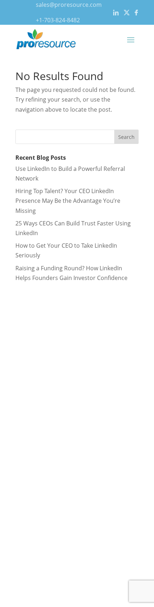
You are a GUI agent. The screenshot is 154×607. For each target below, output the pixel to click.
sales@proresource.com (69, 5)
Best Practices (27, 453)
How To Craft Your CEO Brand (47, 424)
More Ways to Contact (38, 539)
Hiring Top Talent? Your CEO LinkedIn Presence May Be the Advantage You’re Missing (67, 200)
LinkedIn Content (31, 367)
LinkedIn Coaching (32, 377)
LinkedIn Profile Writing (39, 348)
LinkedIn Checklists (33, 434)
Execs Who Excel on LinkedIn (46, 443)
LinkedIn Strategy (31, 357)
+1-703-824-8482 (58, 20)
